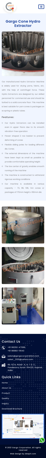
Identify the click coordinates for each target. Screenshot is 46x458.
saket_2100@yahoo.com (20, 359)
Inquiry (5, 403)
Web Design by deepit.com (23, 454)
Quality (5, 398)
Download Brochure (12, 408)
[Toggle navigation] (41, 7)
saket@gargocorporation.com (23, 356)
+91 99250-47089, (17, 347)
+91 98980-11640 (16, 350)
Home (5, 382)
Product (6, 393)
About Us (6, 388)
